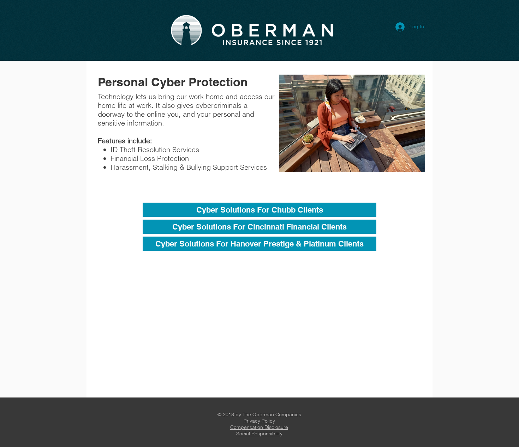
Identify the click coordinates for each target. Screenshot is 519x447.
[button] (259, 421)
